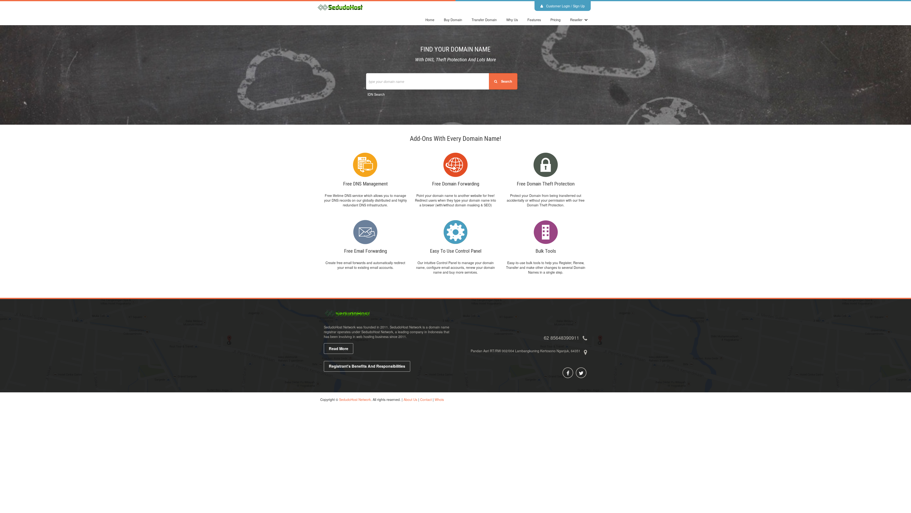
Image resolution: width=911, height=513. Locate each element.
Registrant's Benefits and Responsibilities (367, 366)
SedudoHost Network (355, 399)
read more (338, 348)
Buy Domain (453, 19)
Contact (426, 399)
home (429, 19)
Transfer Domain (484, 19)
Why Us (512, 19)
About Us (410, 399)
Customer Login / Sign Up (565, 6)
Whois (439, 399)
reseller (576, 19)
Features (534, 19)
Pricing (555, 19)
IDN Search (376, 94)
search (505, 81)
